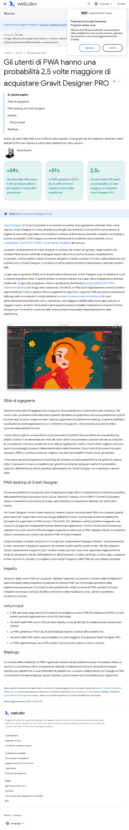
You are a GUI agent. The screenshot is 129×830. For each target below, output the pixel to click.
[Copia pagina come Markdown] (114, 81)
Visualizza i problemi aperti (18, 745)
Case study (10, 768)
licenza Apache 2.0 (79, 691)
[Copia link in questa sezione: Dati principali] (26, 606)
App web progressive (36, 53)
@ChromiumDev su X (15, 785)
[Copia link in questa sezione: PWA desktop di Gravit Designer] (61, 483)
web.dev (8, 53)
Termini (7, 815)
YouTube (9, 790)
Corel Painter (50, 243)
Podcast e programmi (16, 773)
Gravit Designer (13, 225)
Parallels (64, 243)
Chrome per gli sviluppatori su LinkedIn (24, 795)
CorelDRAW (10, 243)
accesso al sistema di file (90, 296)
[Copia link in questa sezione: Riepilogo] (22, 652)
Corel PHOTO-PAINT (30, 243)
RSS (7, 801)
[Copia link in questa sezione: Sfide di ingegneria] (37, 401)
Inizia (112, 48)
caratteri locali (66, 296)
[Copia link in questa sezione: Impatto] (19, 569)
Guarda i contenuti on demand (55, 24)
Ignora (90, 48)
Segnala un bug (13, 740)
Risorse (9, 14)
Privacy (17, 815)
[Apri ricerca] (89, 4)
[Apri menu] (5, 4)
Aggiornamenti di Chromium (19, 763)
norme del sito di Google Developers (21, 695)
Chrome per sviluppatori (17, 758)
